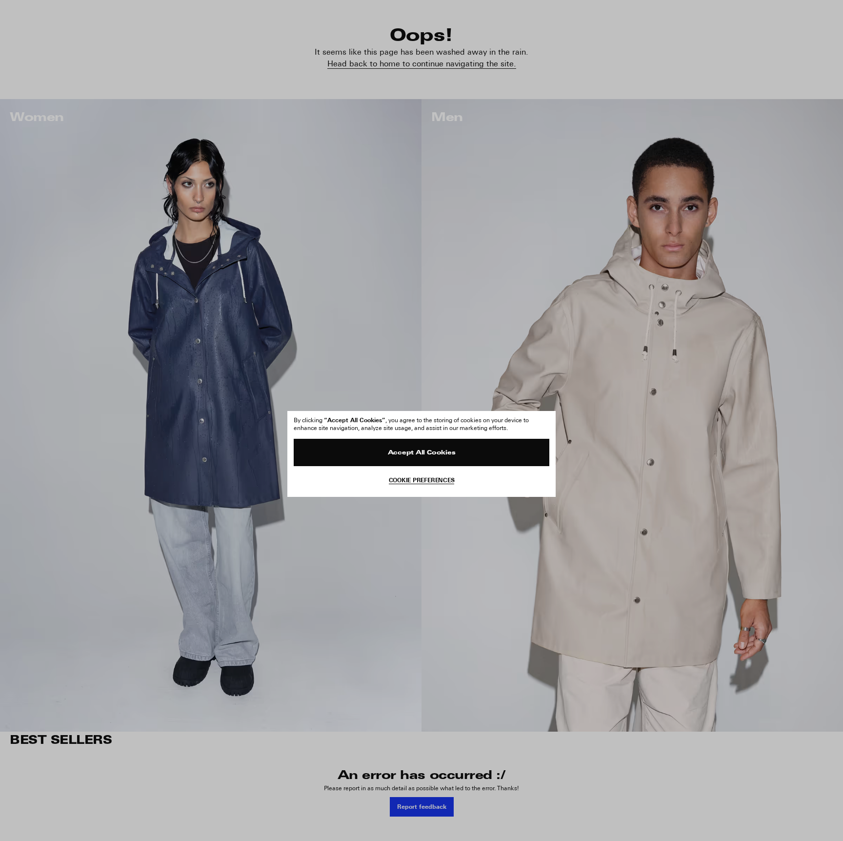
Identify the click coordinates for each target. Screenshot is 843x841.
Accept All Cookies (422, 453)
